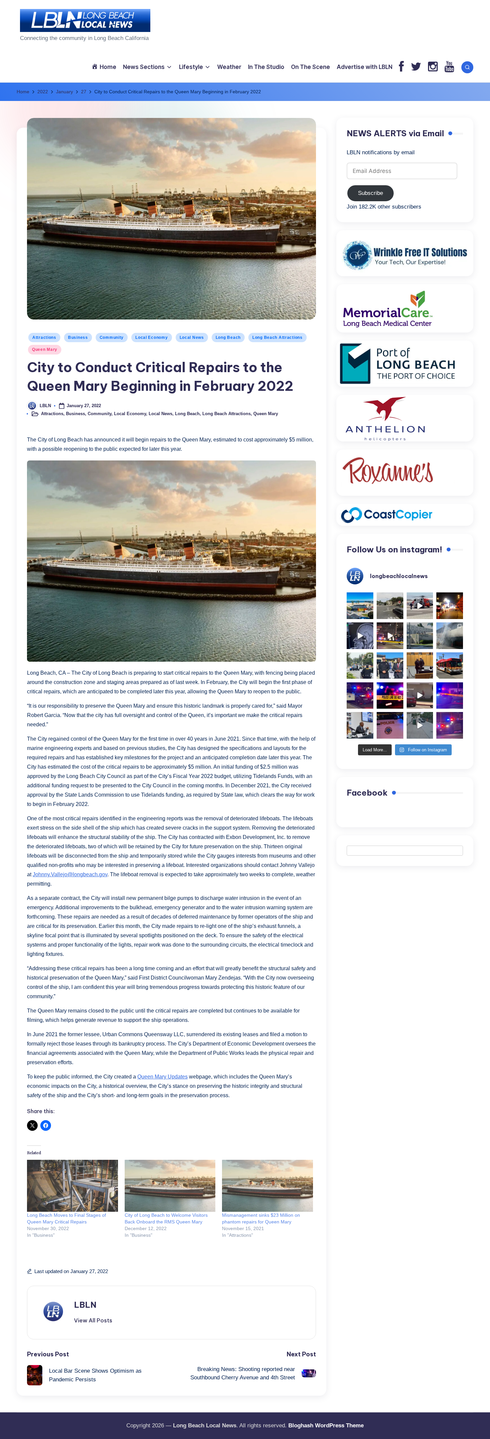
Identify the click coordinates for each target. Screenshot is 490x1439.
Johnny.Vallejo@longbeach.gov (70, 874)
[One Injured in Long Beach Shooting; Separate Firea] (390, 725)
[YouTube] (449, 67)
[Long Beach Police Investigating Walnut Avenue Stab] (390, 695)
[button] (93, 1320)
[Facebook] (401, 67)
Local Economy (151, 337)
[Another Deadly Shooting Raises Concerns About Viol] (390, 665)
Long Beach (228, 337)
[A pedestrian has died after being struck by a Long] (449, 665)
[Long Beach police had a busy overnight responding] (360, 695)
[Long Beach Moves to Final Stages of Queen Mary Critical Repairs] (72, 1186)
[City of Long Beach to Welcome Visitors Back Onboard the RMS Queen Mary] (170, 1186)
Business (78, 337)
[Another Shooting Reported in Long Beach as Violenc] (449, 725)
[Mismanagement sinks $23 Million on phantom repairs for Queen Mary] (267, 1186)
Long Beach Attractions (277, 337)
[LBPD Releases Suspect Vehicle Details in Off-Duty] (420, 725)
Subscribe (370, 193)
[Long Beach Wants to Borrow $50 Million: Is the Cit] (420, 635)
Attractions (44, 337)
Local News (192, 337)
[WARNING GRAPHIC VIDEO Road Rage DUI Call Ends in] (420, 695)
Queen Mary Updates (162, 1076)
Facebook (367, 793)
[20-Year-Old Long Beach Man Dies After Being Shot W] (390, 605)
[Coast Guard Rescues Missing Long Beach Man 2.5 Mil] (420, 605)
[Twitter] (416, 67)
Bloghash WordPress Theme (326, 1425)
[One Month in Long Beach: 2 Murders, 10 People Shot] (360, 665)
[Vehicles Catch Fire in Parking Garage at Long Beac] (449, 635)
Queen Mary (44, 349)
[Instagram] (433, 67)
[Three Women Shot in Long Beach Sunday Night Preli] (390, 635)
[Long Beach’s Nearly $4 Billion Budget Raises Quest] (420, 665)
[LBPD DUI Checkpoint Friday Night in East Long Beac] (449, 605)
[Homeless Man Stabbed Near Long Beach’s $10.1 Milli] (360, 605)
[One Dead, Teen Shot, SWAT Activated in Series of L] (449, 695)
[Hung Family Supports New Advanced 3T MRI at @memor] (360, 635)
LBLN (85, 1305)
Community (112, 337)
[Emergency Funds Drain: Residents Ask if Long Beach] (360, 725)
